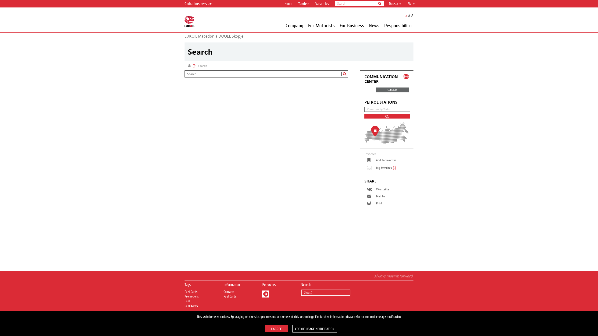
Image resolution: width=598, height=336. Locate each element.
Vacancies (322, 4)
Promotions (192, 296)
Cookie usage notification (315, 329)
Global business (196, 4)
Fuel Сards (191, 292)
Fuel (187, 301)
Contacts (229, 292)
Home (288, 4)
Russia (393, 4)
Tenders (303, 4)
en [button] (410, 4)
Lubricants (191, 306)
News (374, 25)
